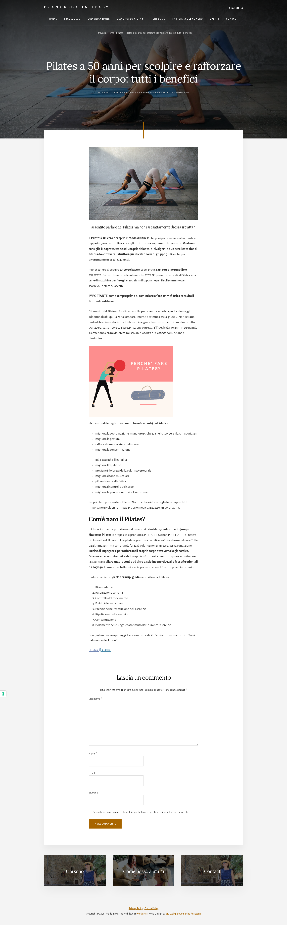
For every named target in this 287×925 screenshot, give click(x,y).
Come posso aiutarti (143, 871)
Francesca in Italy (77, 7)
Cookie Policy (151, 908)
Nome (93, 753)
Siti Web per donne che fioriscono (183, 913)
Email (92, 773)
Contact (212, 871)
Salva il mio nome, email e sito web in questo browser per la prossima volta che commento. (141, 812)
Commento (95, 699)
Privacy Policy (136, 908)
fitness (103, 92)
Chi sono (75, 871)
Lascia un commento (174, 92)
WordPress (142, 913)
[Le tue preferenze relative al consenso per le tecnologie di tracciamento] (3, 694)
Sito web (93, 792)
